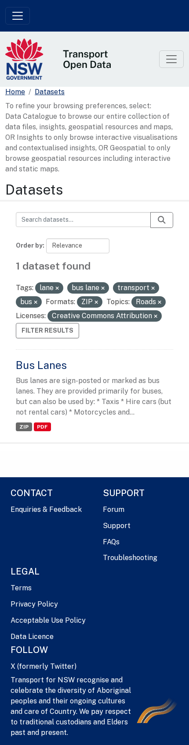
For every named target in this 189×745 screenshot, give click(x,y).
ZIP (24, 427)
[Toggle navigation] (17, 16)
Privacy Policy (34, 604)
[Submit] (161, 220)
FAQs (111, 542)
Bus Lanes (41, 365)
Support (117, 526)
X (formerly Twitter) (43, 666)
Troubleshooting (130, 557)
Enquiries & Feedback (46, 509)
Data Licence (32, 636)
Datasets (50, 92)
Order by (29, 245)
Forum (113, 509)
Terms (21, 588)
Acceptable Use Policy (48, 620)
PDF (42, 427)
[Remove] (57, 288)
